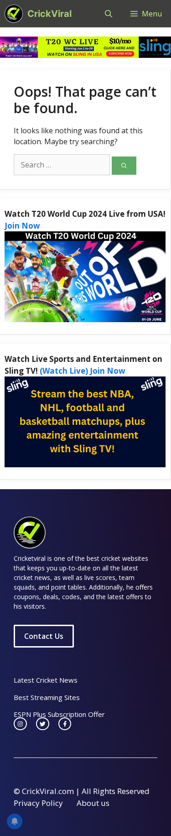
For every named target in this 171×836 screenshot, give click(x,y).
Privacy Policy (38, 803)
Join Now (22, 225)
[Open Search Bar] (108, 13)
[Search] (124, 166)
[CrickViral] (14, 13)
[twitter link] (42, 724)
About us (93, 803)
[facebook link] (65, 724)
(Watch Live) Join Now (82, 371)
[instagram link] (20, 724)
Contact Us (43, 636)
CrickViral (49, 13)
